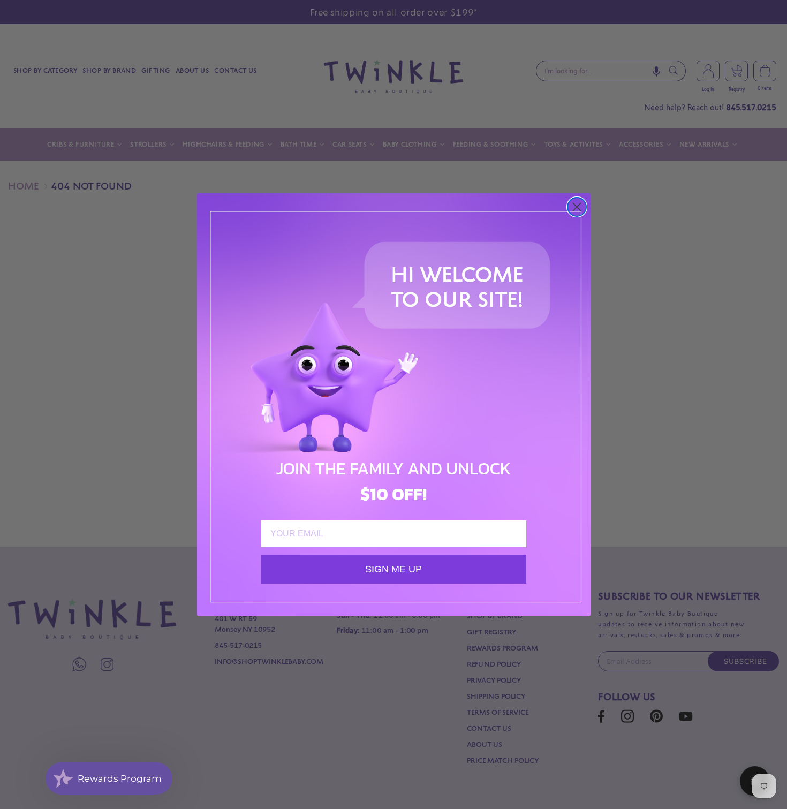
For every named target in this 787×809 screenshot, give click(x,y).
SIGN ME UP (393, 569)
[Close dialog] (576, 207)
